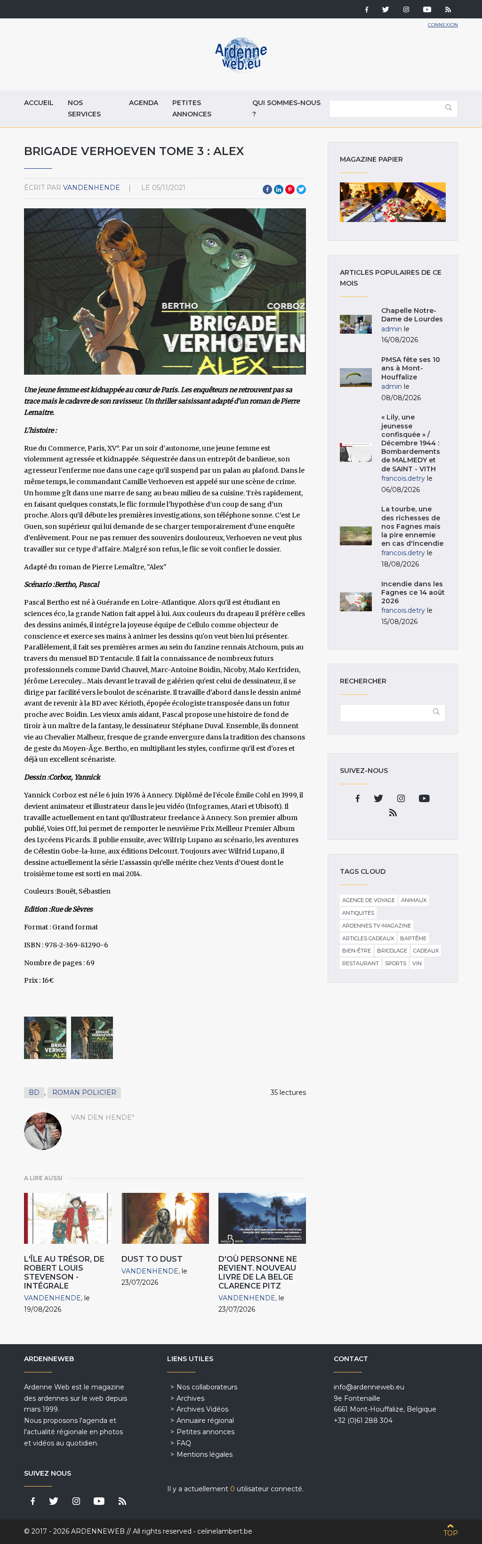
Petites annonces (191, 108)
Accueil (39, 103)
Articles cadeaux (368, 938)
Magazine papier (392, 202)
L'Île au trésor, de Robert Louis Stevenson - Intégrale (64, 1273)
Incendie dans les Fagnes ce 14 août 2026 (413, 592)
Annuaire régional (205, 1420)
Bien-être (356, 950)
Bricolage (392, 950)
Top (450, 1533)
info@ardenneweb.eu (369, 1387)
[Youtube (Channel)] (427, 10)
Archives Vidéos (202, 1409)
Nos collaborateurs (207, 1387)
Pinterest (290, 189)
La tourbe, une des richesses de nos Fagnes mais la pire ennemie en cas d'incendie (412, 526)
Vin (417, 963)
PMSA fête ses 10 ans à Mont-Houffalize (410, 368)
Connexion (443, 25)
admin (391, 329)
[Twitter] (386, 10)
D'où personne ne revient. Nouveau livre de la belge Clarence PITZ (257, 1273)
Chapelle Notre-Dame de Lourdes (412, 314)
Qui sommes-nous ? (286, 108)
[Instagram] (406, 10)
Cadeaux (426, 950)
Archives (190, 1398)
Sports (395, 963)
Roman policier (84, 1092)
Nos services (84, 108)
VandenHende (91, 187)
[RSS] (448, 10)
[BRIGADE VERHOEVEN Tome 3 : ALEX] (45, 1038)
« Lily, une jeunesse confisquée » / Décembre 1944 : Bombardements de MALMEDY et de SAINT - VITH (410, 443)
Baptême (413, 938)
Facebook (267, 189)
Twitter (301, 189)
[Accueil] (241, 70)
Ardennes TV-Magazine (376, 925)
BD (34, 1092)
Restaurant (360, 963)
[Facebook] (367, 10)
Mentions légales (205, 1454)
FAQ (184, 1443)
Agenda (143, 103)
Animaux (413, 900)
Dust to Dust (152, 1259)
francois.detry (403, 478)
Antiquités (358, 913)
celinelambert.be (224, 1531)
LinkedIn (278, 189)
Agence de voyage (368, 900)
